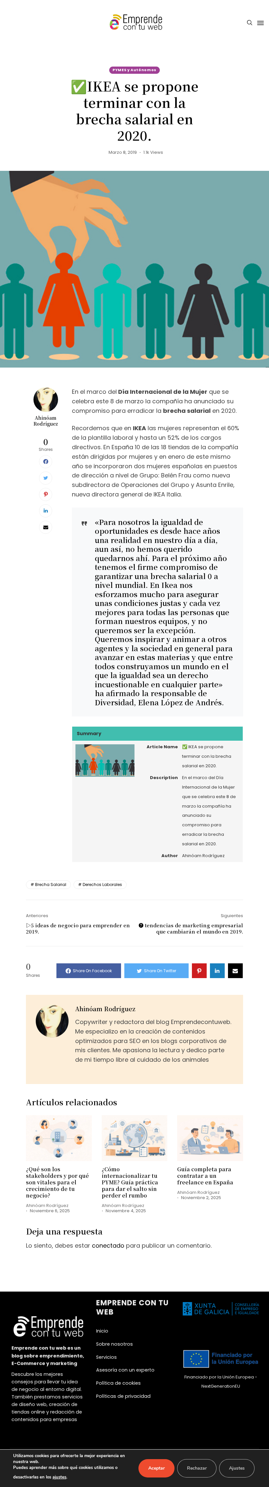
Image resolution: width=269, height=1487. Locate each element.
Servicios (106, 1357)
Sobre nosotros (114, 1344)
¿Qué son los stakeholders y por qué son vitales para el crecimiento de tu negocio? (57, 1182)
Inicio (102, 1331)
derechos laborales (102, 884)
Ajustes (237, 1468)
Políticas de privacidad (123, 1396)
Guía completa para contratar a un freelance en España (205, 1176)
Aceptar (156, 1468)
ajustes (59, 1477)
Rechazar (197, 1468)
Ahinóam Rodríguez (45, 420)
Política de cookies (118, 1383)
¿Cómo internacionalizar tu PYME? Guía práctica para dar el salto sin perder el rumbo (130, 1182)
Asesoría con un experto (125, 1370)
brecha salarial (50, 884)
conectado (108, 1245)
